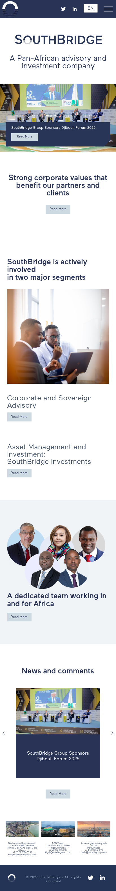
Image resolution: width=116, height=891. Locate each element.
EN (90, 8)
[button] (109, 9)
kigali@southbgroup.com (58, 852)
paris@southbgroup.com (94, 852)
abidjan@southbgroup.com (22, 855)
